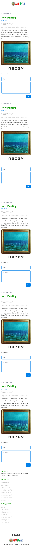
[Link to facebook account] (13, 535)
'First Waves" (7, 23)
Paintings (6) (5, 520)
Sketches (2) (5, 522)
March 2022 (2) (6, 493)
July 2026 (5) (5, 482)
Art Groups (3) (5, 509)
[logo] (18, 3)
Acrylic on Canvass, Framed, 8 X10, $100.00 (14, 27)
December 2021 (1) (7, 495)
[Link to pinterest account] (18, 535)
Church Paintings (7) (7, 512)
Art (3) (3, 507)
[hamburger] (4, 4)
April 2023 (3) (5, 487)
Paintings (4, 20)
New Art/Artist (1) (6, 517)
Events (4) (4, 515)
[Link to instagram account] (16, 535)
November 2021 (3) (7, 498)
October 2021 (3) (6, 500)
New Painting (8, 17)
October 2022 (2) (6, 490)
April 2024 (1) (5, 485)
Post (28, 96)
